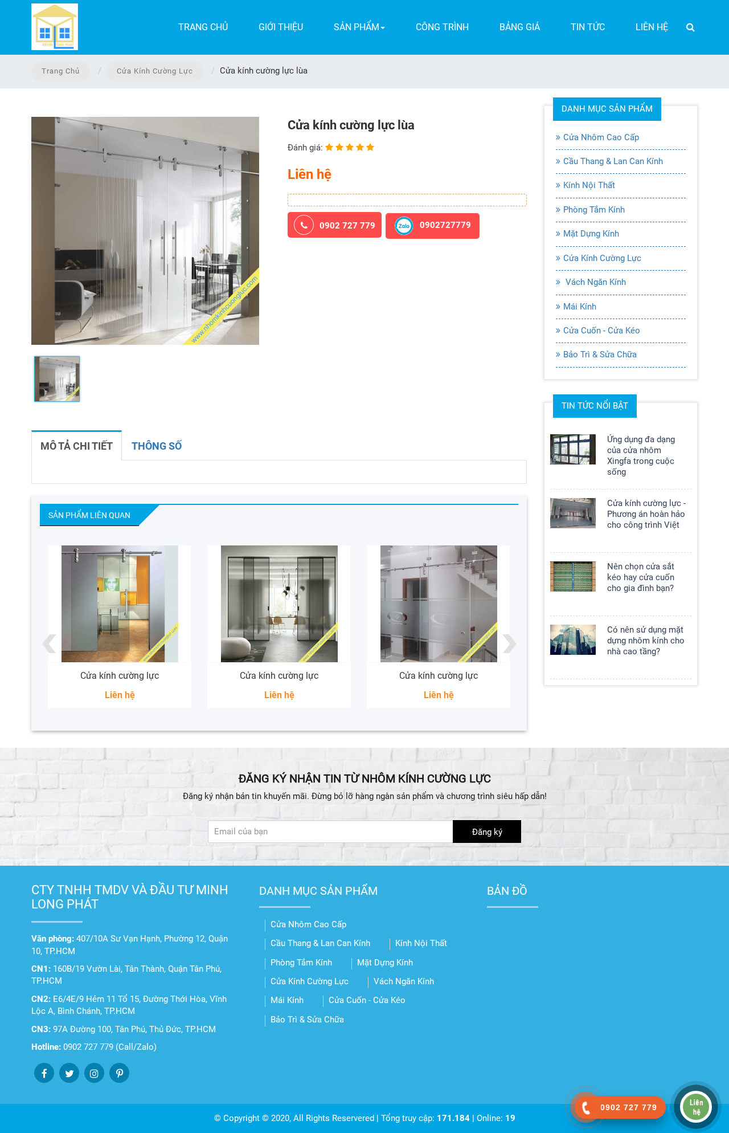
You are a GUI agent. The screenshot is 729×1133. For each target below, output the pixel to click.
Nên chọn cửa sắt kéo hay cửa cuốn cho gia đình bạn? (640, 577)
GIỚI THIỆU (281, 27)
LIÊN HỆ (652, 27)
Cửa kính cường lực (137, 675)
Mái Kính (579, 306)
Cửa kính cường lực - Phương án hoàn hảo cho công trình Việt (646, 514)
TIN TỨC (588, 27)
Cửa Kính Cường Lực (155, 71)
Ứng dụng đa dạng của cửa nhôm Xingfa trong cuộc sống (641, 455)
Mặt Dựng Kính (591, 234)
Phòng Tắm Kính (594, 210)
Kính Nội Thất (589, 185)
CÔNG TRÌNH (442, 27)
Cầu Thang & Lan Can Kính (613, 161)
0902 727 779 (347, 226)
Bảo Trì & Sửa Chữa (600, 354)
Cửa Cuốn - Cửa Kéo (601, 330)
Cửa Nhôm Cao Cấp (601, 137)
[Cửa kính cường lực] (137, 603)
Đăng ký (487, 832)
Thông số (157, 446)
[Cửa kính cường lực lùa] (456, 603)
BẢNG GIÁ (519, 27)
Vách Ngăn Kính (594, 282)
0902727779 (445, 226)
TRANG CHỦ (203, 27)
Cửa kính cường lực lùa (456, 675)
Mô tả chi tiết (76, 446)
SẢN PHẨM (356, 27)
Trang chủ (61, 71)
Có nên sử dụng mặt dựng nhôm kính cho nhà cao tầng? (646, 641)
